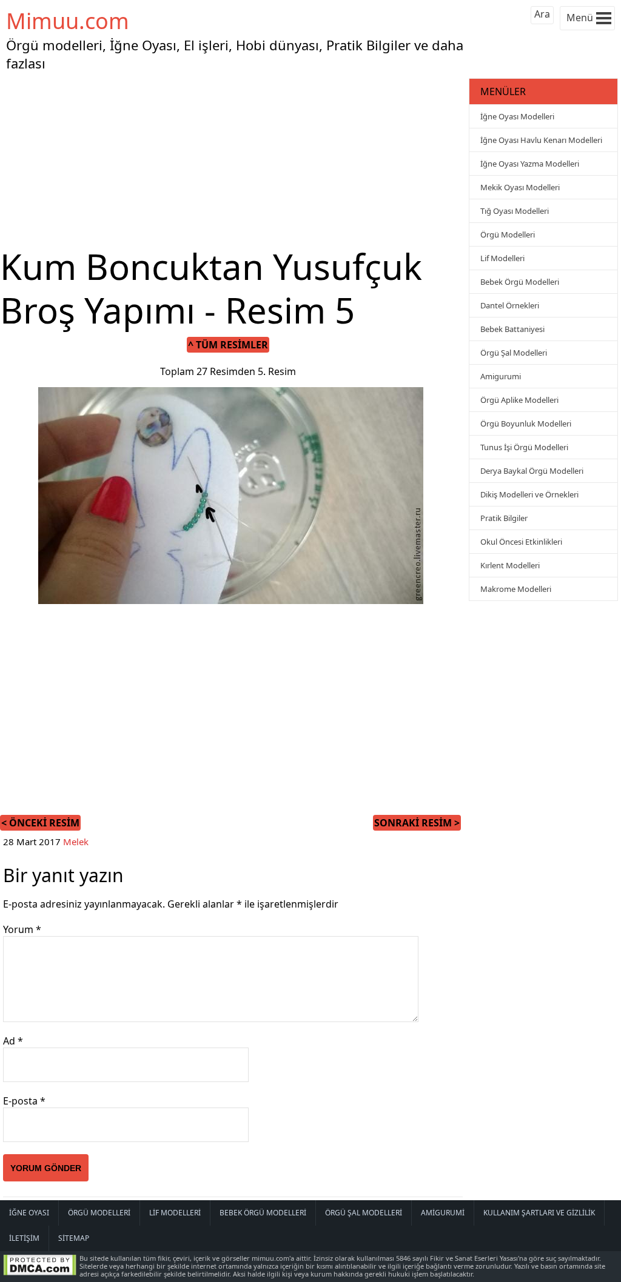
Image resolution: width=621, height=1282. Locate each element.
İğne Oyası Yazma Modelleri (529, 163)
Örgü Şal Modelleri (513, 352)
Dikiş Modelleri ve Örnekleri (529, 494)
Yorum (22, 929)
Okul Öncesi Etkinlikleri (521, 541)
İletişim (24, 1238)
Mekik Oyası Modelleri (520, 187)
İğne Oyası (29, 1212)
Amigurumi (500, 376)
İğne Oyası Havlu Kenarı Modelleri (541, 140)
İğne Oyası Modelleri (517, 116)
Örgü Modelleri (507, 234)
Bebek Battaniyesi (512, 329)
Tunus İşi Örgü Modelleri (524, 447)
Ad (13, 1041)
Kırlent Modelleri (510, 565)
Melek (76, 841)
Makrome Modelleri (515, 588)
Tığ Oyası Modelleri (514, 210)
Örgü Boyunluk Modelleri (525, 423)
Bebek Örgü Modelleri (519, 281)
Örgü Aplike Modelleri (519, 399)
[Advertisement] (233, 160)
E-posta (24, 1101)
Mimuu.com (67, 21)
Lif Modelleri (502, 258)
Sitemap (73, 1238)
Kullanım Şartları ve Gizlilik (539, 1212)
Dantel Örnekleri (509, 305)
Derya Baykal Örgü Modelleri (531, 470)
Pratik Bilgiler (504, 518)
